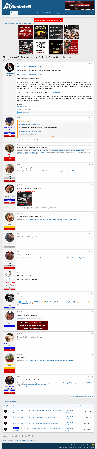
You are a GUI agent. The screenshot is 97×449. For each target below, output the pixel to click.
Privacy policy (78, 445)
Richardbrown (8, 60)
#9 (92, 272)
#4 (92, 164)
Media (31, 13)
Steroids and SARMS (69, 411)
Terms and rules (68, 445)
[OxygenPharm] (56, 47)
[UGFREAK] (26, 47)
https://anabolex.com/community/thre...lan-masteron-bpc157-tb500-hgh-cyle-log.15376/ (51, 219)
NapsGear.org (21, 106)
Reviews (22, 13)
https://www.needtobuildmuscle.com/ (36, 384)
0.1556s (81, 447)
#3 (92, 144)
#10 (92, 293)
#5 (92, 185)
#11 (92, 312)
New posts (6, 16)
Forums (14, 13)
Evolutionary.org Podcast (24, 386)
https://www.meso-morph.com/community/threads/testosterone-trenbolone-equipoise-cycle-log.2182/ (55, 258)
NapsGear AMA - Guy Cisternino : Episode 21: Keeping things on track (35, 423)
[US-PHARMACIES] (71, 32)
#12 (92, 334)
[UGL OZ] (41, 32)
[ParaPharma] (71, 47)
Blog (57, 13)
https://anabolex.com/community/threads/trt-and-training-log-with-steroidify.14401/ (50, 360)
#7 (92, 233)
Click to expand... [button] (55, 137)
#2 (92, 117)
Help (84, 445)
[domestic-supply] (56, 32)
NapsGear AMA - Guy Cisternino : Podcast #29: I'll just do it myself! (34, 417)
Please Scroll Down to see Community (47, 20)
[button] (26, 13)
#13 (92, 354)
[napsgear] (25, 32)
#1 (92, 63)
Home (6, 13)
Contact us (60, 445)
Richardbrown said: (24, 121)
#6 (92, 213)
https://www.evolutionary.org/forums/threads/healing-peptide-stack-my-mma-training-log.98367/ (62, 383)
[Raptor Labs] (41, 47)
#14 (92, 376)
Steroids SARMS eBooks (45, 13)
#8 (92, 251)
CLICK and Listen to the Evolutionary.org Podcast (31, 152)
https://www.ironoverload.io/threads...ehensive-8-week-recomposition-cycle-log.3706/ (50, 171)
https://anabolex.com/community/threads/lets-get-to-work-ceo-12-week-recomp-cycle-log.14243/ (56, 150)
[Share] (89, 63)
